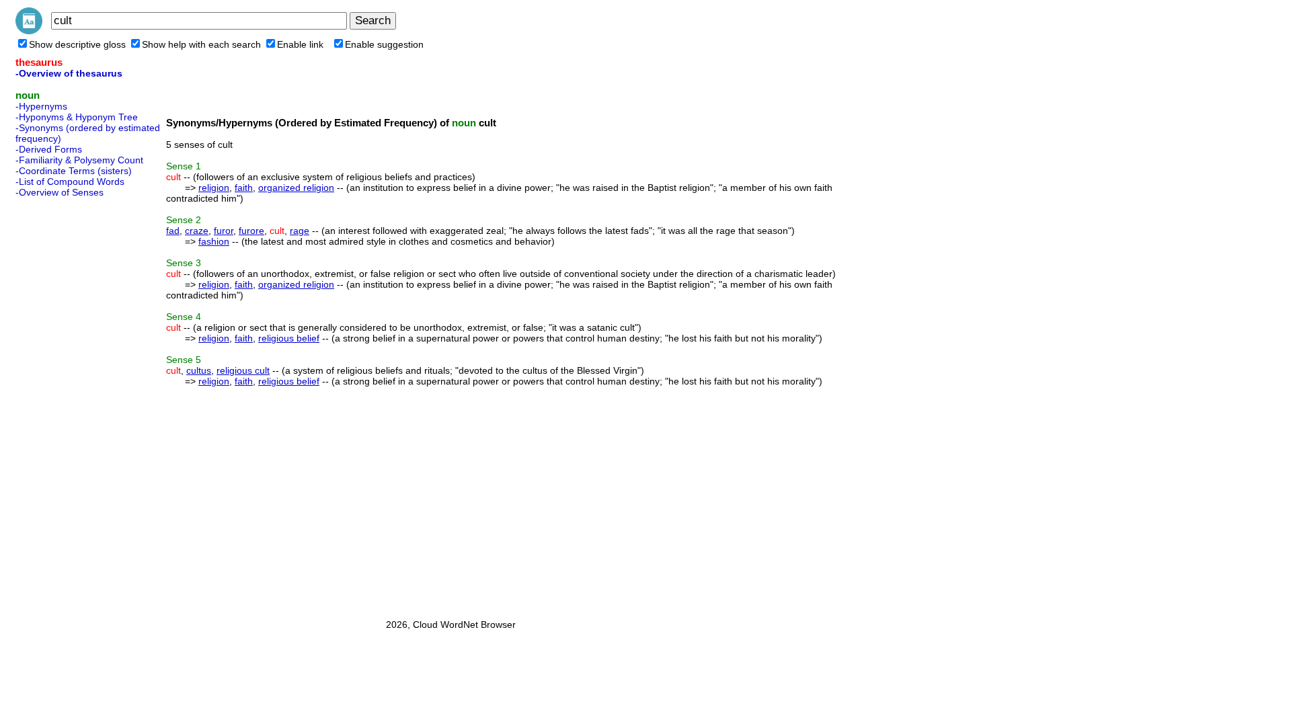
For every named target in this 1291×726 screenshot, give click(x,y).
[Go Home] (28, 31)
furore (251, 230)
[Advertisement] (69, 404)
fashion (213, 241)
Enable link (300, 44)
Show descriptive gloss (77, 44)
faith (244, 187)
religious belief (288, 338)
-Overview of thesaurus (68, 73)
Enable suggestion (384, 44)
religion (213, 187)
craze (196, 230)
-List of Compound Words (69, 181)
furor (223, 230)
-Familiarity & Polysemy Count (79, 160)
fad (173, 230)
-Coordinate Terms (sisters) (73, 170)
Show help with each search (201, 44)
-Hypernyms (41, 106)
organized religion (296, 187)
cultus (198, 370)
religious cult (243, 370)
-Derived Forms (48, 149)
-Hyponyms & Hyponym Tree (76, 117)
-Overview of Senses (59, 192)
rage (299, 230)
